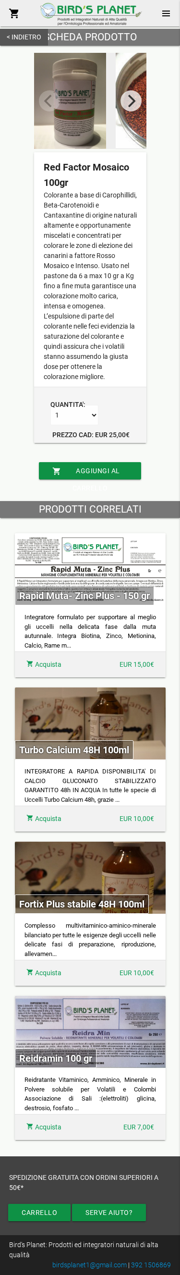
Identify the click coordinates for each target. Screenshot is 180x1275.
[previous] (49, 100)
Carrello (39, 1212)
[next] (131, 100)
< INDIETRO (24, 37)
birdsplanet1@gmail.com (89, 1265)
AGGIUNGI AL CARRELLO (86, 473)
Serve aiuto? (108, 1212)
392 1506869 (151, 1265)
